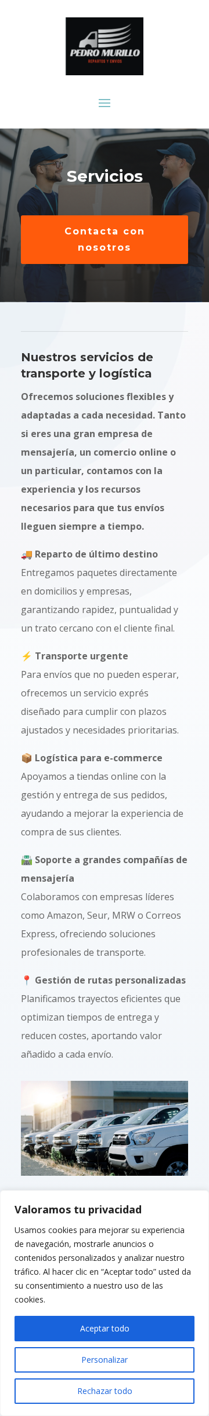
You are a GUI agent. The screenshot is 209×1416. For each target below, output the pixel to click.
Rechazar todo (104, 1390)
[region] (104, 1303)
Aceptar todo (104, 1328)
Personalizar (104, 1359)
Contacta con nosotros (104, 239)
